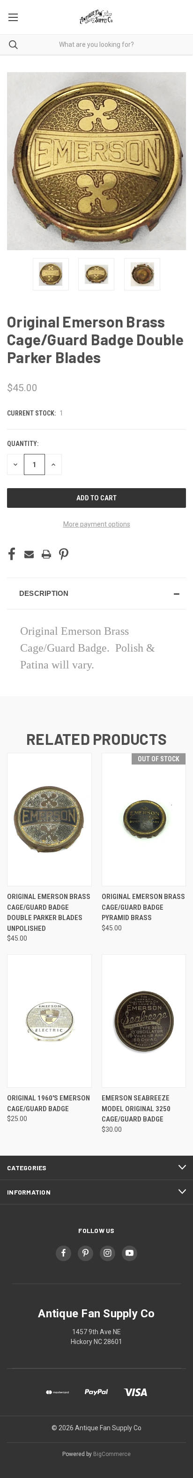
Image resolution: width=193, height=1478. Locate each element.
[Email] (29, 554)
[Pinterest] (63, 554)
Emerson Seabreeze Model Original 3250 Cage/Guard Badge (136, 1108)
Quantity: (22, 443)
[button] (96, 593)
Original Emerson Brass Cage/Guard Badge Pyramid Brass (143, 907)
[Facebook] (11, 554)
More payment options (96, 524)
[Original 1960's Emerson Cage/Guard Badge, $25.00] (49, 1021)
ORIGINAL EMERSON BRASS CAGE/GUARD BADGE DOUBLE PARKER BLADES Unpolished (48, 912)
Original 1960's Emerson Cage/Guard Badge (48, 1103)
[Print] (46, 554)
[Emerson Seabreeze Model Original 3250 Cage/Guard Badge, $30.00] (144, 1021)
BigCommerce (112, 1454)
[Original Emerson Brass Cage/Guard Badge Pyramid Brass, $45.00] (144, 819)
